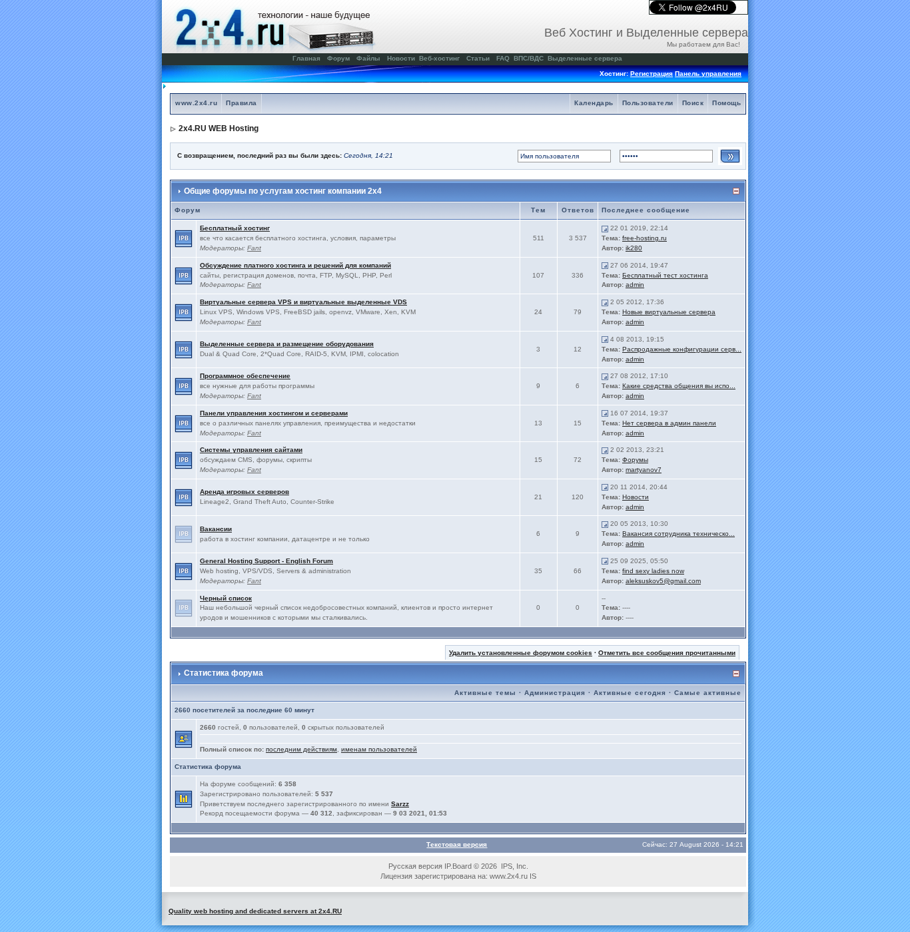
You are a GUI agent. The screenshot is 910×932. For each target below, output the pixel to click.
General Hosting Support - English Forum (266, 561)
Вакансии (216, 529)
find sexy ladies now (653, 571)
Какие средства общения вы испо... (678, 385)
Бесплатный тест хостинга (665, 275)
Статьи (478, 58)
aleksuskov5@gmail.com (663, 580)
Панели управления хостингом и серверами (274, 413)
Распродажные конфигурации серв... (681, 349)
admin (635, 284)
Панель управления (708, 73)
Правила (241, 103)
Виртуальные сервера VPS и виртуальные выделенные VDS (303, 302)
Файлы (368, 58)
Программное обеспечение (245, 375)
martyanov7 (644, 469)
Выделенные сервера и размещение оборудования (287, 344)
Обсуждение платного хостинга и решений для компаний (295, 265)
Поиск (693, 103)
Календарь (594, 103)
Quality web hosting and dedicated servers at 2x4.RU (255, 911)
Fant (254, 248)
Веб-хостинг (439, 58)
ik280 (634, 248)
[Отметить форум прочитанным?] (184, 238)
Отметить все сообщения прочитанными (666, 652)
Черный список (226, 598)
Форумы (635, 459)
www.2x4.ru (196, 103)
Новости (401, 58)
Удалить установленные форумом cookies (520, 652)
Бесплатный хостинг (235, 228)
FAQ (503, 58)
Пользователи (648, 103)
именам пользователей (379, 749)
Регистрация (651, 73)
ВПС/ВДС (529, 58)
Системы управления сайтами (251, 449)
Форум (338, 58)
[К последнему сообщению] (605, 228)
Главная (306, 58)
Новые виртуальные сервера (668, 312)
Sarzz (400, 804)
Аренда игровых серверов (244, 491)
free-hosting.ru (644, 238)
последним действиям (301, 749)
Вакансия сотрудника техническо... (678, 533)
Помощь (726, 103)
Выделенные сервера (585, 58)
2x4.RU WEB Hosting (218, 128)
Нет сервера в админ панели (669, 423)
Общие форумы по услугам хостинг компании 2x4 (283, 191)
